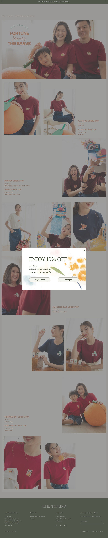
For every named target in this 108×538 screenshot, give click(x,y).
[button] (39, 279)
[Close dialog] (84, 250)
